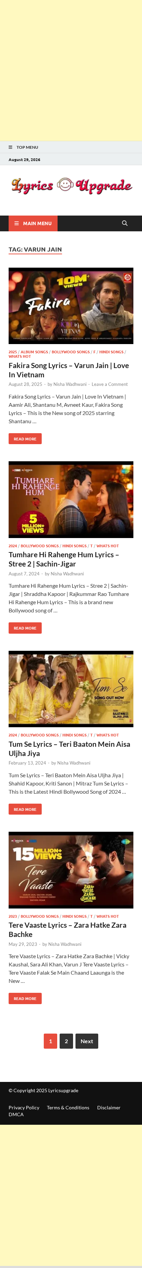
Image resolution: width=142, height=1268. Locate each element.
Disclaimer (109, 1107)
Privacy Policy (24, 1107)
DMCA (16, 1114)
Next (87, 1041)
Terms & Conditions (68, 1107)
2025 (13, 351)
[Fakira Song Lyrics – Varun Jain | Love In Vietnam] (71, 307)
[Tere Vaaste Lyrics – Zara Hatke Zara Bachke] (71, 871)
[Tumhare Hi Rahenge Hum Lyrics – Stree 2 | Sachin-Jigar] (71, 500)
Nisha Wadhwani (70, 384)
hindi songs (111, 351)
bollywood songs (71, 351)
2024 (13, 545)
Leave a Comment (110, 384)
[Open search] (125, 223)
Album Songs (34, 351)
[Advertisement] (71, 70)
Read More (23, 437)
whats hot (20, 356)
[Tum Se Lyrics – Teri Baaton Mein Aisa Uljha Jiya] (71, 690)
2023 (13, 916)
